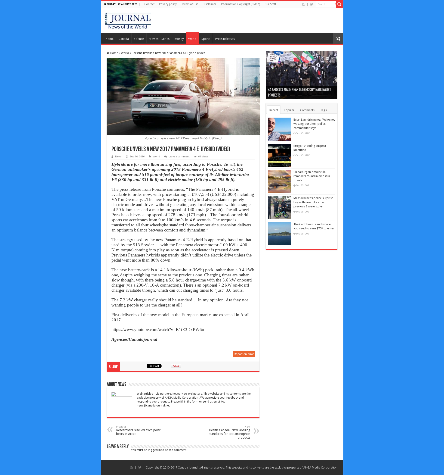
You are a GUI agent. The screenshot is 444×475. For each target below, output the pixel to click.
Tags (323, 110)
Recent (273, 110)
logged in (154, 450)
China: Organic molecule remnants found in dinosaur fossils (311, 176)
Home (114, 53)
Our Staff (270, 4)
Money (179, 39)
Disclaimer (209, 4)
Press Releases (225, 39)
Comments (307, 110)
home (110, 39)
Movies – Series (159, 39)
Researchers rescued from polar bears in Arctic (138, 430)
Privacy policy (168, 4)
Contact (149, 4)
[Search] (339, 4)
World (192, 39)
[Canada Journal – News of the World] (128, 19)
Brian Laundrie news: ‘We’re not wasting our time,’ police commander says (314, 124)
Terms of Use (189, 4)
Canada (124, 39)
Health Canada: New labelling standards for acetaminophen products (229, 432)
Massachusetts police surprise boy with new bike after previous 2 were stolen (313, 202)
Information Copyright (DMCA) (240, 4)
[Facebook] (307, 4)
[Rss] (303, 4)
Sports (205, 39)
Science (139, 39)
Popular (289, 110)
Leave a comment (179, 156)
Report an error (244, 354)
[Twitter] (312, 4)
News (118, 156)
